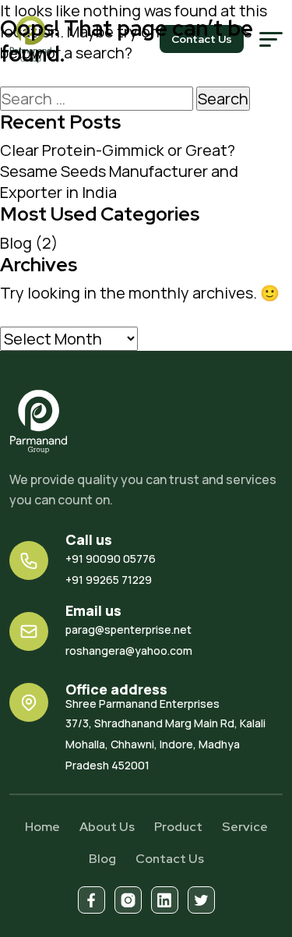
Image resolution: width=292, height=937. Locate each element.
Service (245, 827)
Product (178, 827)
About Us (107, 827)
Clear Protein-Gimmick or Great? (117, 150)
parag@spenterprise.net (128, 629)
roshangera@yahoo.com (128, 650)
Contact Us (169, 858)
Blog (16, 242)
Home (42, 827)
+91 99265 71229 (108, 579)
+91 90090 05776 (110, 558)
